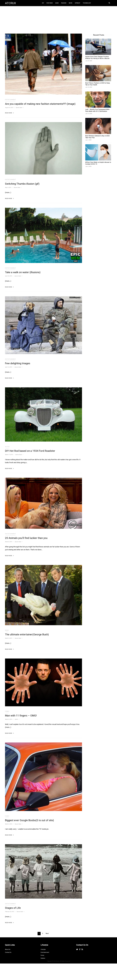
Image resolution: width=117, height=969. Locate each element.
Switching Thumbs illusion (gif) (22, 183)
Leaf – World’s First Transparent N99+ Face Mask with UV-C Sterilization (97, 110)
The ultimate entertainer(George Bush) (27, 634)
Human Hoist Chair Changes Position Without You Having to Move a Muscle (97, 57)
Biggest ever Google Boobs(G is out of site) (29, 820)
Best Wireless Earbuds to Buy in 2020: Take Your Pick (97, 136)
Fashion (63, 3)
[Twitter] (77, 949)
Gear (57, 3)
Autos (7, 446)
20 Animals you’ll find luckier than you (26, 538)
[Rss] (82, 949)
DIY (43, 3)
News (70, 3)
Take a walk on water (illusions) (22, 272)
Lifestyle (43, 949)
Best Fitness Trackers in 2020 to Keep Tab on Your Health (97, 84)
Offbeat (77, 3)
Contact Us (8, 952)
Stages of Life (13, 907)
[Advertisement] (58, 20)
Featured (50, 3)
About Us (7, 949)
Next (47, 933)
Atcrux (10, 3)
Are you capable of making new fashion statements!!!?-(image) (40, 103)
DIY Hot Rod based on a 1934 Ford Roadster (30, 450)
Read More (8, 113)
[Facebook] (79, 949)
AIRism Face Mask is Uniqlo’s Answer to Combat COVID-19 (98, 163)
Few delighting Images (17, 363)
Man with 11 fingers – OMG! (21, 715)
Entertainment (10, 99)
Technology (87, 3)
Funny (7, 711)
